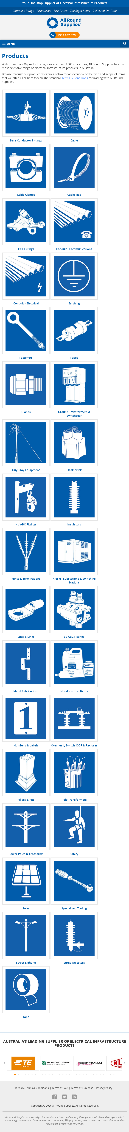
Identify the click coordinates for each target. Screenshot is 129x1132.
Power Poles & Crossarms (26, 854)
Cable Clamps (26, 195)
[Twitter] (64, 1097)
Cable (74, 140)
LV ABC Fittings (74, 637)
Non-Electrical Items (74, 691)
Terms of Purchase (82, 1088)
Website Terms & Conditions (32, 1088)
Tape (26, 1017)
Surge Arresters (74, 962)
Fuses (74, 358)
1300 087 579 (66, 35)
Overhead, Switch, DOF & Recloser (74, 745)
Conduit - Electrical (26, 303)
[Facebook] (54, 1097)
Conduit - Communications (74, 249)
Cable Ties (74, 195)
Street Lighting (26, 962)
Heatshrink (74, 470)
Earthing (74, 303)
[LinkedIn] (74, 1097)
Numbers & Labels (26, 745)
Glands (26, 412)
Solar (25, 908)
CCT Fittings (26, 249)
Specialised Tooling (74, 908)
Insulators (74, 524)
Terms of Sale (60, 1088)
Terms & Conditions (75, 78)
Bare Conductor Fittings (26, 140)
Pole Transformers (74, 800)
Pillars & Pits (25, 800)
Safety (74, 854)
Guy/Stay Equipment (26, 470)
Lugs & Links (25, 637)
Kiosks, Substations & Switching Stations (74, 580)
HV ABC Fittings (25, 524)
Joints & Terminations (25, 579)
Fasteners (26, 358)
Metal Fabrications (26, 691)
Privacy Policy (104, 1088)
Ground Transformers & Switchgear (74, 414)
